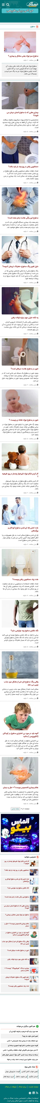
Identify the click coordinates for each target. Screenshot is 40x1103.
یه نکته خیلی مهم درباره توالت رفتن (24, 317)
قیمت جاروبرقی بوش (12, 1071)
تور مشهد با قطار (21, 1076)
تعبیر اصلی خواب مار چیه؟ (30, 1036)
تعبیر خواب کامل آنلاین (30, 1071)
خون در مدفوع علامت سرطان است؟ (24, 368)
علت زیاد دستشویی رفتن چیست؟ (25, 579)
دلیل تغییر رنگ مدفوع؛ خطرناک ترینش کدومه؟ (20, 266)
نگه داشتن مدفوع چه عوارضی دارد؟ (24, 630)
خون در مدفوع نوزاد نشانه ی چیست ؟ (23, 420)
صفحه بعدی (15, 809)
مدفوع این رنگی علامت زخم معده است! (23, 217)
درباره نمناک (22, 1086)
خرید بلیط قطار (8, 1076)
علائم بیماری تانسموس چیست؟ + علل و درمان (20, 787)
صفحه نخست (33, 1086)
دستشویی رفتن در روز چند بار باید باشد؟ (23, 166)
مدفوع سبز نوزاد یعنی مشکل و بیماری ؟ (23, 56)
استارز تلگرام (33, 1076)
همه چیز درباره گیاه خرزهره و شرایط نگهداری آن (23, 1031)
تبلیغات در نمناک (11, 1086)
